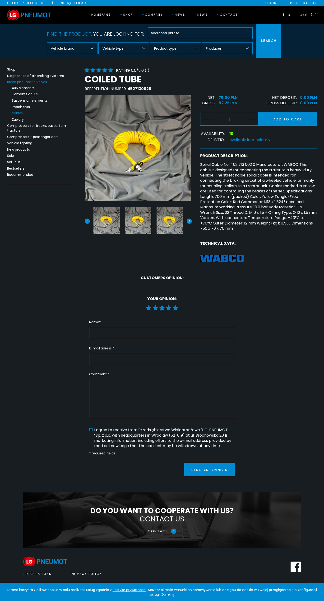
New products (18, 149)
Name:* (95, 322)
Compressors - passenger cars (32, 137)
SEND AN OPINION (209, 469)
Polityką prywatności (129, 589)
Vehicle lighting (19, 143)
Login (271, 3)
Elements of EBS (25, 94)
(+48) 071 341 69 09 (26, 3)
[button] (189, 221)
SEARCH (269, 40)
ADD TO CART (287, 119)
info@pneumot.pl (76, 3)
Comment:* (99, 374)
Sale (10, 155)
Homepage (101, 15)
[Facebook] (296, 567)
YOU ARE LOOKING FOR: (95, 34)
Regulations (39, 574)
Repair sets (21, 107)
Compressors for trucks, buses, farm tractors (37, 128)
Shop (128, 15)
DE (290, 15)
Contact (229, 15)
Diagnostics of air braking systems (35, 76)
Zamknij (167, 594)
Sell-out (13, 162)
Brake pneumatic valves (27, 82)
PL (278, 15)
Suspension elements (29, 100)
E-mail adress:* (101, 348)
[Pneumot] (29, 15)
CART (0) (308, 15)
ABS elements (23, 88)
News (180, 15)
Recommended (20, 174)
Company (154, 15)
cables (17, 113)
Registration (303, 3)
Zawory (18, 119)
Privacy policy (86, 574)
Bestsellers (15, 168)
